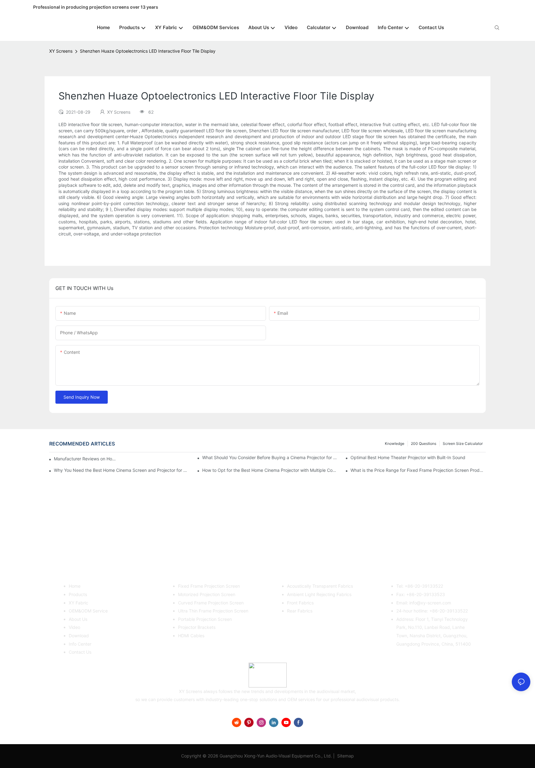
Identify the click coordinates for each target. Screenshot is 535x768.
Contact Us (80, 652)
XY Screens (60, 51)
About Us (78, 619)
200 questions (423, 443)
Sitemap (345, 755)
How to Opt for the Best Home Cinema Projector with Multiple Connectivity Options (269, 470)
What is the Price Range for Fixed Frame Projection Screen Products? (418, 470)
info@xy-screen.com (430, 602)
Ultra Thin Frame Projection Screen (213, 610)
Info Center (80, 644)
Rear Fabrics (299, 610)
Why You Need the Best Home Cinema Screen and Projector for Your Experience (121, 470)
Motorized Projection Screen (206, 594)
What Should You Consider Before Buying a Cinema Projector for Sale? (269, 457)
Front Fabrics (300, 602)
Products (78, 594)
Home (74, 586)
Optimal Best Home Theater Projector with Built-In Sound (407, 457)
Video (74, 627)
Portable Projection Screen (205, 619)
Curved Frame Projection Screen (211, 602)
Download (79, 635)
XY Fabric (78, 602)
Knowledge (394, 443)
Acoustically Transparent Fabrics (320, 586)
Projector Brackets (196, 627)
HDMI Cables (191, 635)
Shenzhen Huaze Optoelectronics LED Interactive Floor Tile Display (147, 51)
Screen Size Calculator (463, 443)
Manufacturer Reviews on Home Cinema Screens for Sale (86, 458)
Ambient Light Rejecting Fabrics (319, 594)
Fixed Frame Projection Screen (209, 586)
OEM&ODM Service (88, 610)
